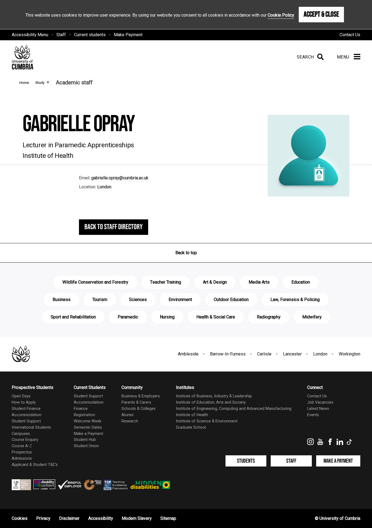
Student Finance (26, 409)
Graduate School (191, 427)
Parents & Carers (136, 402)
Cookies (20, 518)
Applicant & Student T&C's (35, 465)
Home (24, 82)
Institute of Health (192, 415)
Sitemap (168, 518)
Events (313, 415)
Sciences (138, 299)
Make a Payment (88, 434)
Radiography (268, 317)
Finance (81, 409)
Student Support (26, 421)
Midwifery (312, 317)
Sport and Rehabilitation (73, 317)
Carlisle (264, 354)
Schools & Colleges (138, 409)
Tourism (99, 299)
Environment (180, 299)
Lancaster (292, 354)
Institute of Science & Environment (206, 421)
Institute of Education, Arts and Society (211, 402)
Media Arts (259, 282)
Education (300, 282)
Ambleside (188, 354)
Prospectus (22, 452)
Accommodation (26, 415)
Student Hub (85, 440)
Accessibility (100, 518)
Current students (90, 35)
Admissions (22, 458)
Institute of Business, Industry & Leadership (214, 396)
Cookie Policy (281, 15)
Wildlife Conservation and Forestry (95, 282)
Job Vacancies (320, 402)
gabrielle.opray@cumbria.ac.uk (119, 178)
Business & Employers (140, 396)
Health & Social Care (215, 317)
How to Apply (24, 402)
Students (246, 461)
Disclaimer (69, 518)
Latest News (318, 409)
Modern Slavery (137, 518)
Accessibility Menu (30, 35)
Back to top (186, 253)
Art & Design (215, 282)
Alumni (127, 415)
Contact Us (350, 35)
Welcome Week (87, 421)
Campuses (21, 434)
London (104, 187)
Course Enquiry (25, 440)
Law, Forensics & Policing (295, 299)
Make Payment (128, 35)
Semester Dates (88, 427)
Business (62, 299)
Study (39, 82)
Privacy (43, 518)
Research (129, 421)
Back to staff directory (113, 227)
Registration (84, 415)
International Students (31, 427)
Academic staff (74, 83)
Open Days (21, 396)
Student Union (86, 446)
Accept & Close (321, 14)
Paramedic (128, 317)
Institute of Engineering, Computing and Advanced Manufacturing (233, 409)
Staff (61, 35)
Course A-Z (22, 446)
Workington (349, 354)
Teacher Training (165, 282)
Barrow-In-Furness (228, 354)
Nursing (167, 317)
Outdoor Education (231, 299)
